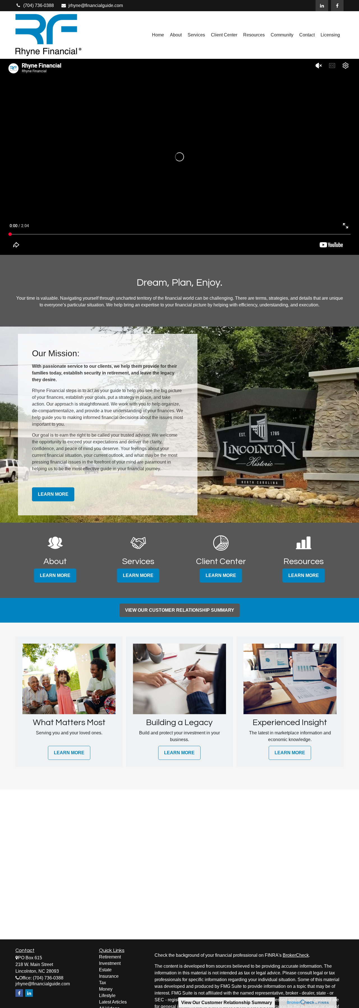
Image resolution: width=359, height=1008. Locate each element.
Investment (110, 963)
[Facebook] (337, 5)
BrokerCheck (296, 955)
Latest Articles (113, 1002)
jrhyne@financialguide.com (95, 5)
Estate (105, 969)
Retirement (110, 957)
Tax (102, 982)
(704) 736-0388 (38, 5)
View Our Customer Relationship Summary (226, 1002)
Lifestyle (107, 995)
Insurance (109, 976)
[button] (158, 35)
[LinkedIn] (322, 5)
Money (105, 989)
